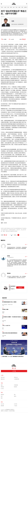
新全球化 (15, 386)
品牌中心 (25, 7)
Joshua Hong (4, 320)
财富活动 (2, 394)
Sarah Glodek (4, 335)
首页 (2, 7)
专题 (22, 7)
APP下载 (14, 371)
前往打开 (20, 287)
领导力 (15, 396)
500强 (5, 7)
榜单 (11, 7)
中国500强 (15, 377)
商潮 (19, 7)
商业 (13, 7)
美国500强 (2, 379)
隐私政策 (2, 405)
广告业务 (15, 405)
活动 (8, 7)
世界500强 (2, 377)
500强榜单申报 (16, 379)
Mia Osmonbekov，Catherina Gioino (7, 304)
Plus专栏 (2, 388)
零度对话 (2, 386)
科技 (16, 7)
